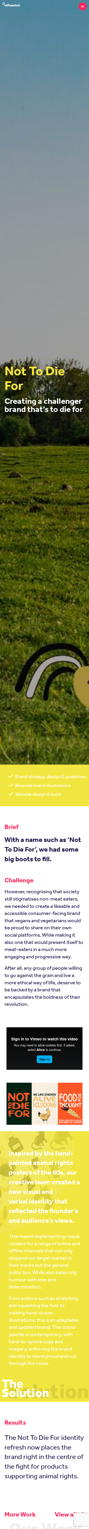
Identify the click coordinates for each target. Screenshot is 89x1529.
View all (66, 1514)
